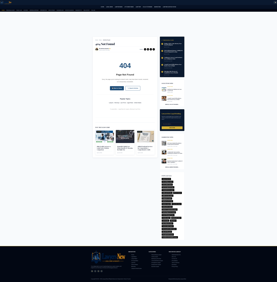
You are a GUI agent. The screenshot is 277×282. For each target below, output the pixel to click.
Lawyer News (119, 6)
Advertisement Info (176, 254)
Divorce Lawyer (177, 192)
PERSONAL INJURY (10, 10)
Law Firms (123, 102)
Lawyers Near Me (166, 179)
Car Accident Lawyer (167, 184)
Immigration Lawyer (167, 198)
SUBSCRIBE (172, 127)
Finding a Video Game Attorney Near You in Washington (173, 44)
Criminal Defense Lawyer (168, 190)
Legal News (109, 6)
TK (98, 271)
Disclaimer (174, 264)
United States (137, 102)
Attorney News (129, 6)
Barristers (157, 6)
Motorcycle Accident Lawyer (169, 228)
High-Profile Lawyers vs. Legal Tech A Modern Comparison (104, 148)
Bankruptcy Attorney (167, 201)
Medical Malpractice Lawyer (169, 212)
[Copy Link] (154, 49)
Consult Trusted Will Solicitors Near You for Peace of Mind (172, 65)
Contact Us (174, 258)
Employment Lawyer (167, 206)
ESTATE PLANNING (69, 10)
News (100, 40)
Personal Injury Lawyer (167, 181)
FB (92, 271)
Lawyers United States (169, 6)
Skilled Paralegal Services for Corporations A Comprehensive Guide (145, 148)
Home (102, 6)
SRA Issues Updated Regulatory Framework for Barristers (174, 143)
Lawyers (111, 102)
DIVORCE (26, 10)
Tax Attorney (165, 220)
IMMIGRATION (43, 10)
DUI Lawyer (173, 220)
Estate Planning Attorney (168, 215)
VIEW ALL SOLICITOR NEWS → (172, 104)
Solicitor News (147, 6)
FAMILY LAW (19, 10)
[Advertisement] (138, 24)
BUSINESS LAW (60, 10)
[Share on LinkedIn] (148, 49)
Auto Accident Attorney (168, 187)
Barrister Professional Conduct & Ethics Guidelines (175, 161)
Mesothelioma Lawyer (167, 223)
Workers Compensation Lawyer (170, 209)
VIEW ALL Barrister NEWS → (172, 167)
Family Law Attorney (167, 192)
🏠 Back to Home (117, 88)
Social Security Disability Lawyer (170, 237)
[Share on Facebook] (145, 49)
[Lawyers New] (6, 2)
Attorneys (117, 102)
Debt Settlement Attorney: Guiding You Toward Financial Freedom (173, 51)
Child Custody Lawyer (168, 195)
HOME (3, 10)
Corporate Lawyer (176, 204)
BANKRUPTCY (79, 10)
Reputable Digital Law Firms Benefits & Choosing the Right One (125, 148)
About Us (174, 256)
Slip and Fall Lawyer (167, 231)
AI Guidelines (175, 260)
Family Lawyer (154, 256)
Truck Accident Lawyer (168, 226)
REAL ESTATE (86, 10)
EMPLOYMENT (51, 10)
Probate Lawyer (166, 217)
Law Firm (138, 6)
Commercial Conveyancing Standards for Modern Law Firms (174, 152)
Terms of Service (175, 262)
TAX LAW (93, 10)
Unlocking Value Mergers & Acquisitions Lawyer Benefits (171, 72)
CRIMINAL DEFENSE (34, 10)
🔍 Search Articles (133, 88)
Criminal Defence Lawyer (157, 260)
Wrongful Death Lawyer (168, 234)
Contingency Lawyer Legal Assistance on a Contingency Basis (173, 58)
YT (101, 271)
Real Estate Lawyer (176, 217)
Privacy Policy (175, 266)
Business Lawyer (166, 204)
